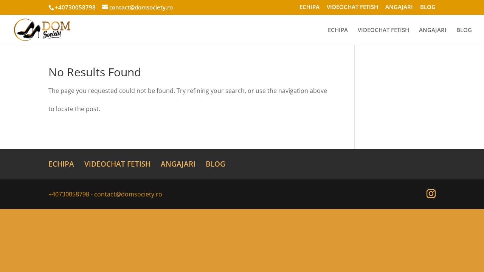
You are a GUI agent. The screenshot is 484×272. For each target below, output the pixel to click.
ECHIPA (309, 7)
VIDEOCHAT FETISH (352, 7)
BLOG (428, 7)
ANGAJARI (399, 7)
